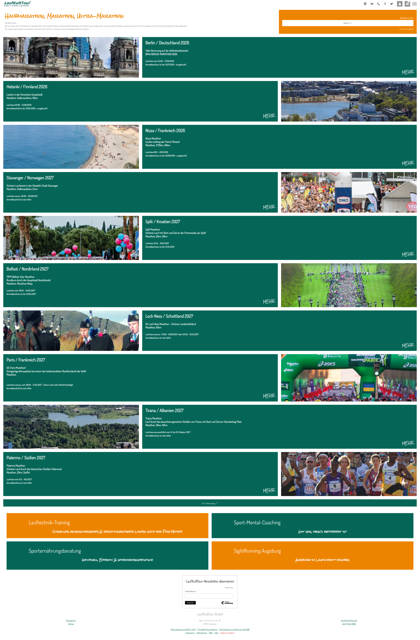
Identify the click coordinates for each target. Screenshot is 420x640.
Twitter (390, 2)
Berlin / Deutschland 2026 (167, 42)
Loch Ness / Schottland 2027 (169, 316)
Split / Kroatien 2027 (162, 221)
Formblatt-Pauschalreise (208, 629)
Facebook (385, 2)
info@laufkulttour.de (372, 2)
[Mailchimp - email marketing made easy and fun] (227, 604)
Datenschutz (202, 632)
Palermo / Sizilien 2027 (26, 457)
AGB (211, 632)
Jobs (216, 632)
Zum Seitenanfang (210, 503)
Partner (71, 624)
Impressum (190, 632)
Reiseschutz (71, 620)
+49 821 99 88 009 (378, 4)
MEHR (408, 72)
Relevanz (348, 23)
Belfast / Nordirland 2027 (27, 268)
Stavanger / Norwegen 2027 (30, 177)
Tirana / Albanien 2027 (164, 410)
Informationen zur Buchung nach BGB (234, 629)
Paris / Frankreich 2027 (26, 359)
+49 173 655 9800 (349, 624)
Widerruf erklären (227, 632)
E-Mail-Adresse (190, 591)
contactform (365, 2)
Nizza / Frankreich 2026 (165, 130)
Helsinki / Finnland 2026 (27, 86)
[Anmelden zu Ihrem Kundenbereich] (399, 4)
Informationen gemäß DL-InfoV (183, 629)
